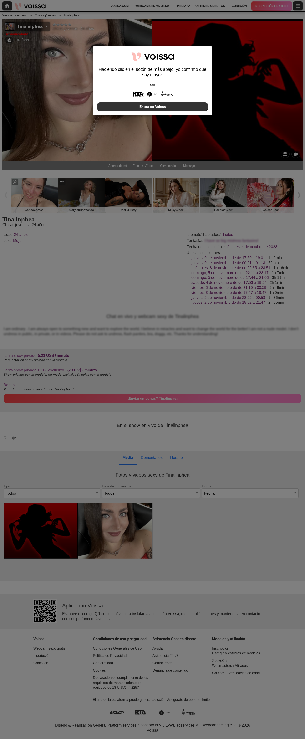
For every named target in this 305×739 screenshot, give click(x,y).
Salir (152, 84)
